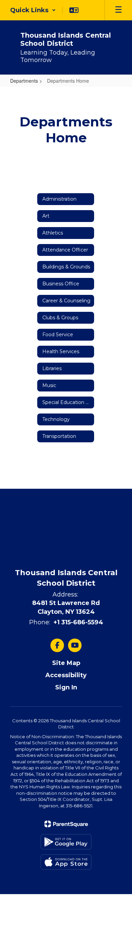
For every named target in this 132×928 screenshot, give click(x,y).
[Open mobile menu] (118, 10)
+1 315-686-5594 (78, 622)
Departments (24, 80)
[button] (33, 10)
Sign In (66, 687)
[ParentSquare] (66, 824)
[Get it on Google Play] (66, 841)
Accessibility (66, 675)
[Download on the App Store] (66, 862)
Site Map (66, 663)
